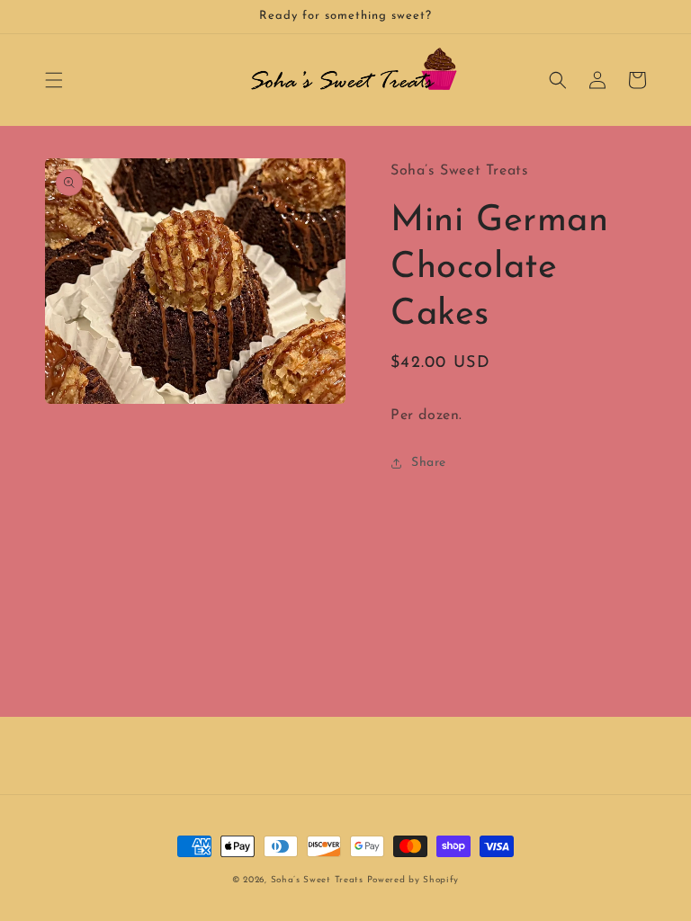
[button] (54, 80)
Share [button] (428, 462)
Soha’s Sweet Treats (319, 880)
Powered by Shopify (413, 880)
